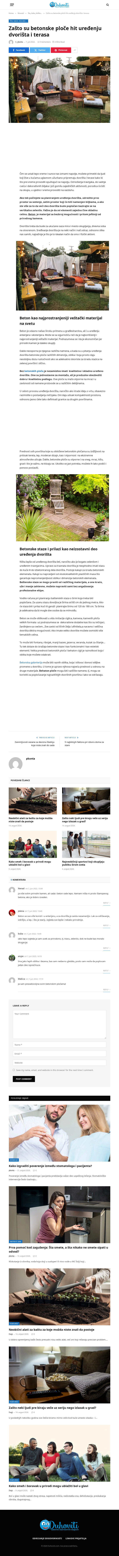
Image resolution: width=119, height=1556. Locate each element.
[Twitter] (12, 144)
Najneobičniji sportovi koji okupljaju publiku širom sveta (83, 863)
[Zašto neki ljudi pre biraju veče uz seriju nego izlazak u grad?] (86, 801)
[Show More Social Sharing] (75, 50)
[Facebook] (12, 137)
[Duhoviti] (59, 4)
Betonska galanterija (31, 662)
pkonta (20, 42)
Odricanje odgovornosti (47, 1538)
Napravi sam (15, 1241)
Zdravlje (14, 1160)
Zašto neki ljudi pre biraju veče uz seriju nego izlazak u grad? (85, 820)
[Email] (12, 167)
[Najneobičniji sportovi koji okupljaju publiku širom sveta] (86, 844)
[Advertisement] (66, 148)
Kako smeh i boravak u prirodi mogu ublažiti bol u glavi (30, 863)
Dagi (11, 1334)
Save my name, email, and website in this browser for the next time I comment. (54, 1070)
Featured (14, 1324)
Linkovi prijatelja (76, 1538)
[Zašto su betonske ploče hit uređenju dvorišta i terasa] (59, 90)
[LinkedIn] (12, 152)
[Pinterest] (12, 159)
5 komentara (45, 42)
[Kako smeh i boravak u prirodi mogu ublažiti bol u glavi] (33, 844)
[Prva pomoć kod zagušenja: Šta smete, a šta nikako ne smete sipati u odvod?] (59, 1214)
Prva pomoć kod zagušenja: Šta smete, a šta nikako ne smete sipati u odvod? (58, 1249)
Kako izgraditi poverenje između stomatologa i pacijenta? (50, 1166)
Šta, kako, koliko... (18, 21)
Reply (106, 903)
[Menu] (12, 4)
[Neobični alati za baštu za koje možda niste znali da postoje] (33, 801)
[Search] (107, 4)
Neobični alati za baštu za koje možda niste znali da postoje (31, 820)
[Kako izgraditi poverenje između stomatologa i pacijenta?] (59, 1133)
